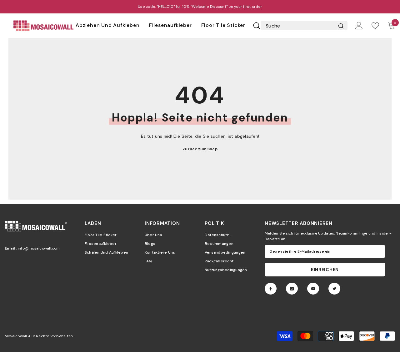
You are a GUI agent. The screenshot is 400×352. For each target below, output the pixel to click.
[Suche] (256, 26)
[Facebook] (271, 289)
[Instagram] (292, 289)
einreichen (325, 269)
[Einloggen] (359, 25)
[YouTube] (313, 289)
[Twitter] (334, 289)
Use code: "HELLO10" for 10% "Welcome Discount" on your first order (200, 6)
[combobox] (296, 25)
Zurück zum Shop (200, 148)
